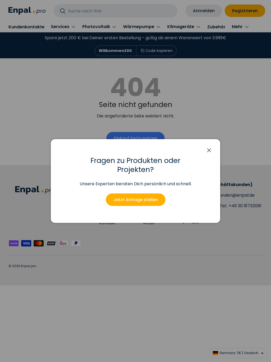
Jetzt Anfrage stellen (135, 200)
